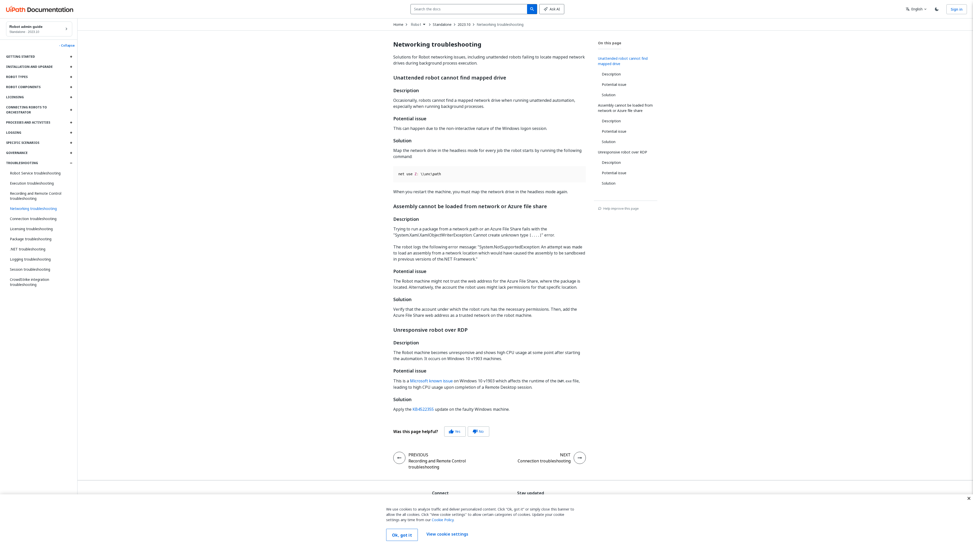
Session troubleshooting (30, 269)
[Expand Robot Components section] (71, 87)
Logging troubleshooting (30, 259)
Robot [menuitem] (416, 25)
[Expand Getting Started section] (71, 56)
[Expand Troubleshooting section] (71, 163)
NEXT (565, 455)
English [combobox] (914, 9)
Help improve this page (621, 208)
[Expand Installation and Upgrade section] (71, 67)
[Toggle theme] (936, 9)
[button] (39, 209)
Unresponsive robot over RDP (430, 330)
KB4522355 (423, 409)
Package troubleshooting (30, 239)
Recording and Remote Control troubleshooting (35, 196)
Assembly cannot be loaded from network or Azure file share (470, 206)
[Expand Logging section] (71, 132)
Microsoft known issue (431, 381)
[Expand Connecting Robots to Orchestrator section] (71, 110)
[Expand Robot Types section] (71, 77)
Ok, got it (402, 535)
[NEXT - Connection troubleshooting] (580, 458)
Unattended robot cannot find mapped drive (449, 77)
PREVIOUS (418, 455)
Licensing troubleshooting (31, 228)
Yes (454, 431)
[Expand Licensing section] (71, 97)
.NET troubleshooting (27, 249)
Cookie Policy (443, 519)
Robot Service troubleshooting (35, 173)
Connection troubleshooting (33, 218)
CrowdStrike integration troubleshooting (29, 282)
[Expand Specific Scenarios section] (71, 143)
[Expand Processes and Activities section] (71, 122)
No (478, 431)
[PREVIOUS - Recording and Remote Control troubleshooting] (399, 458)
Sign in (957, 9)
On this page (609, 43)
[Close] (968, 498)
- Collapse (67, 45)
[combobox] (470, 9)
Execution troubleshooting (32, 183)
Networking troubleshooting (500, 24)
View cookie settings (447, 534)
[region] (486, 520)
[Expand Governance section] (71, 153)
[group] (441, 431)
